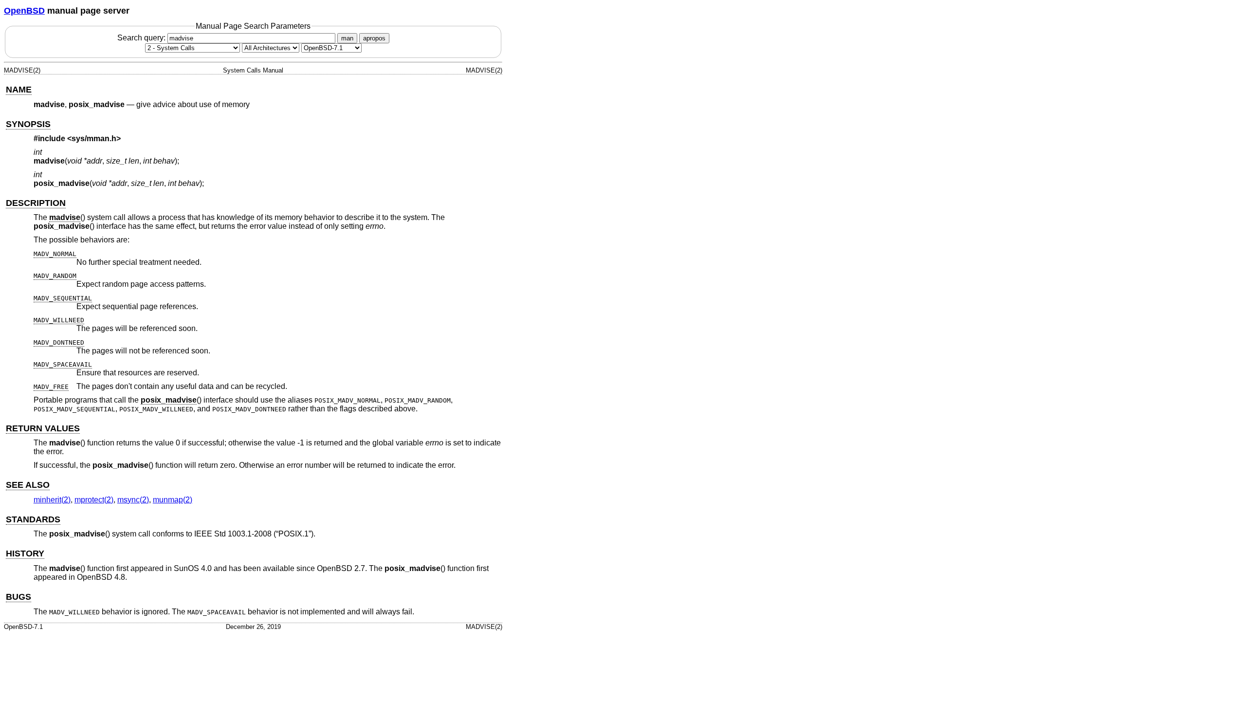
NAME (19, 89)
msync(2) (133, 500)
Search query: (142, 38)
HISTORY (25, 553)
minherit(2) (52, 500)
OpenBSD (24, 11)
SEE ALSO (28, 485)
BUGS (18, 597)
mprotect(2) (93, 500)
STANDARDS (33, 519)
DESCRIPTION (36, 203)
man (347, 38)
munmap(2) (172, 500)
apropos (374, 38)
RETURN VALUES (43, 428)
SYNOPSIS (28, 124)
